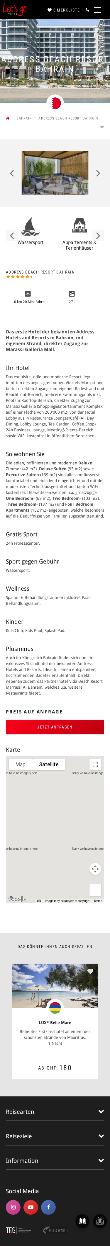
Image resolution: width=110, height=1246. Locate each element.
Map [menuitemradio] (21, 764)
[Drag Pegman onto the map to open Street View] (95, 890)
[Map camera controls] (95, 869)
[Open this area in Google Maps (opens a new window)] (17, 899)
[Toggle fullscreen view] (95, 764)
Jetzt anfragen (55, 727)
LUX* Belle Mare (55, 1022)
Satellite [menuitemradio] (49, 764)
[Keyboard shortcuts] (39, 901)
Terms (98, 901)
